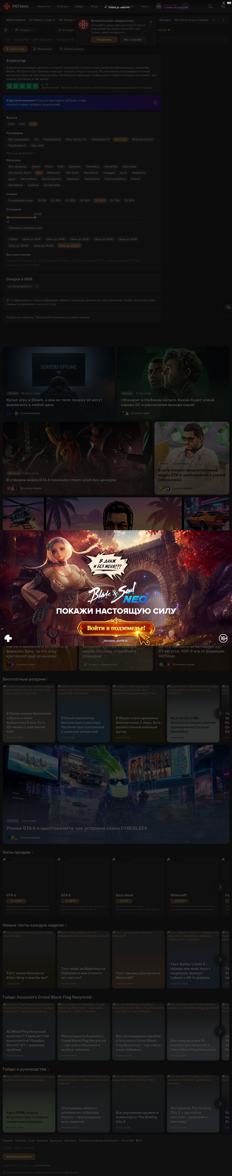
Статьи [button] (62, 6)
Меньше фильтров (19, 153)
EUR (11, 124)
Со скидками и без (21, 200)
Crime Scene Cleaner (194, 20)
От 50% (100, 200)
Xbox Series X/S (76, 139)
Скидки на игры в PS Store (123, 260)
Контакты (70, 1140)
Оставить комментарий (103, 664)
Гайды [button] (79, 6)
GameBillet (91, 172)
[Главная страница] (15, 6)
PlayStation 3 (17, 145)
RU (141, 1140)
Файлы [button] (110, 6)
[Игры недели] (223, 19)
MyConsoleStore (115, 179)
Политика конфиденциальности (99, 1140)
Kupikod (33, 185)
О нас (31, 1140)
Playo (48, 166)
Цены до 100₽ (32, 239)
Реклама (20, 1140)
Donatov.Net (51, 185)
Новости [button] (43, 6)
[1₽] (7, 217)
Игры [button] (94, 6)
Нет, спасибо (133, 39)
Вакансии (56, 1140)
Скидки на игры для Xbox (23, 265)
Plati (61, 166)
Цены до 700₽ (128, 239)
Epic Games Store (20, 172)
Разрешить (104, 39)
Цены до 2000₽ (69, 245)
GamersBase (29, 179)
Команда (42, 1140)
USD (22, 124)
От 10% (55, 200)
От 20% (70, 200)
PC (36, 139)
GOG (39, 172)
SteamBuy (92, 166)
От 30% (85, 200)
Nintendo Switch (142, 139)
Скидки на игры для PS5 (87, 260)
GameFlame (92, 179)
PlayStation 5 (52, 139)
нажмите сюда (45, 304)
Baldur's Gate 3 (44, 20)
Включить (71, 1172)
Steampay (73, 179)
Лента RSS (127, 1140)
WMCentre (53, 172)
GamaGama (16, 185)
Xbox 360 (37, 145)
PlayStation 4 (100, 139)
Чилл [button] (144, 6)
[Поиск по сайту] (210, 6)
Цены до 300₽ (79, 239)
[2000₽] (35, 217)
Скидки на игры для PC (21, 260)
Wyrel (123, 172)
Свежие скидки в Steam (54, 260)
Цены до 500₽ (103, 239)
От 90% (129, 200)
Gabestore (138, 172)
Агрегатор (21, 39)
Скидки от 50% (67, 39)
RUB (33, 124)
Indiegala (109, 172)
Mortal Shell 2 (73, 20)
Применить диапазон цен (25, 228)
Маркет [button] (128, 6)
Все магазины (17, 166)
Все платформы (19, 139)
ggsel (12, 179)
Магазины (44, 49)
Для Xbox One (42, 39)
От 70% (114, 200)
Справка (8, 1140)
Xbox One (121, 139)
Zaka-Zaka (129, 166)
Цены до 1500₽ (44, 245)
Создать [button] (25, 30)
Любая (13, 239)
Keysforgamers (51, 179)
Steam (36, 166)
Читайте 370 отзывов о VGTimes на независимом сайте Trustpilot (106, 87)
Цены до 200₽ (55, 239)
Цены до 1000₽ (18, 245)
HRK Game (72, 172)
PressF (135, 179)
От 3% (42, 200)
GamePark (111, 166)
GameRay (75, 166)
